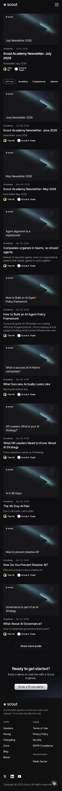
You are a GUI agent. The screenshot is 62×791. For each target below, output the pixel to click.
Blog (5, 751)
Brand (6, 757)
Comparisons (40, 82)
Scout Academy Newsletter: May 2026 (29, 189)
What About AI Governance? (22, 623)
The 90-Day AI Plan (16, 506)
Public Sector (40, 761)
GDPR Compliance (43, 745)
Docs (6, 745)
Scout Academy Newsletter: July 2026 (27, 56)
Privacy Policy (40, 734)
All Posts (10, 82)
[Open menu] (57, 5)
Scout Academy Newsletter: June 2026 (30, 130)
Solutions (8, 728)
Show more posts (31, 646)
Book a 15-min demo (31, 686)
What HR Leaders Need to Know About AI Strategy (29, 445)
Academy (8, 49)
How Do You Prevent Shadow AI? (25, 565)
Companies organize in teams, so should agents (30, 250)
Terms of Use (40, 728)
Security (37, 740)
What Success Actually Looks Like (26, 384)
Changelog (9, 740)
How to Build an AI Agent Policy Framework (24, 316)
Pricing (7, 734)
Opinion (55, 82)
